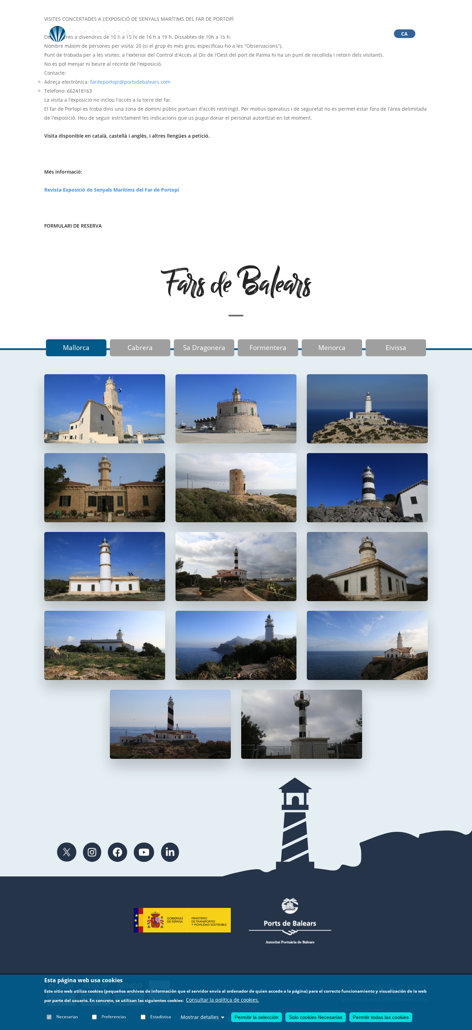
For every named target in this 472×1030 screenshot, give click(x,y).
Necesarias (67, 1017)
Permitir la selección (257, 1017)
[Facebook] (117, 852)
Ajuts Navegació (321, 34)
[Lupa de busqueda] (372, 33)
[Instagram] (92, 852)
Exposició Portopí (266, 34)
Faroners (220, 34)
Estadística (160, 1017)
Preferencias (114, 1017)
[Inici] (92, 34)
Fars (191, 34)
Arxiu (168, 34)
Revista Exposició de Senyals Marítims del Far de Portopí (111, 189)
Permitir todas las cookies (381, 1017)
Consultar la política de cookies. (222, 1000)
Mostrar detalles (200, 1017)
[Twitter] (66, 852)
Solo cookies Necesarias (315, 1017)
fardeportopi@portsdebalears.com (130, 82)
